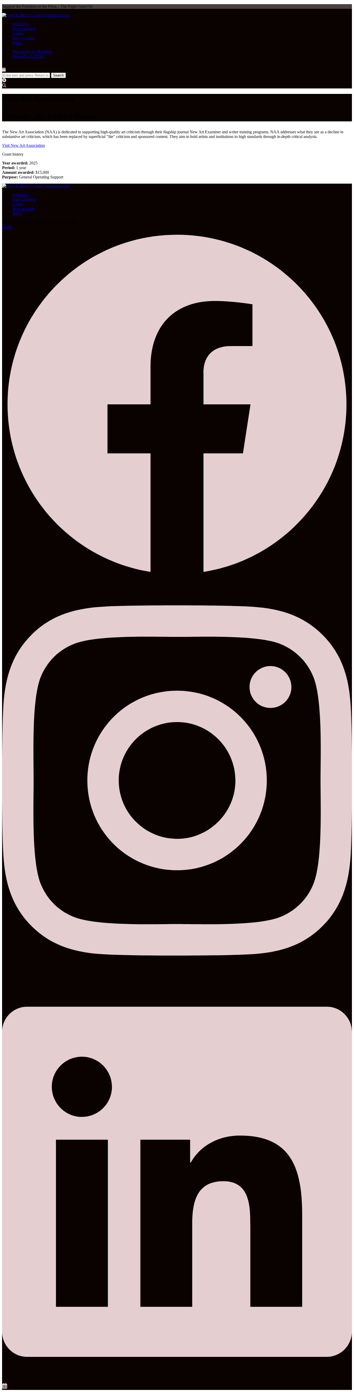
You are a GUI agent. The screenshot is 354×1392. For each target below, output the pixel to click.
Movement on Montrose (32, 51)
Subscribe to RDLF (28, 56)
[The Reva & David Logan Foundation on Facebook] (177, 578)
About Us (20, 24)
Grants (17, 33)
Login (7, 227)
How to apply (23, 38)
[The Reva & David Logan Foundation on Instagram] (177, 979)
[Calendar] (4, 1387)
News (17, 42)
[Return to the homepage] (36, 15)
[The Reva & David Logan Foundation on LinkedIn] (177, 1380)
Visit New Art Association (23, 145)
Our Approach (24, 28)
